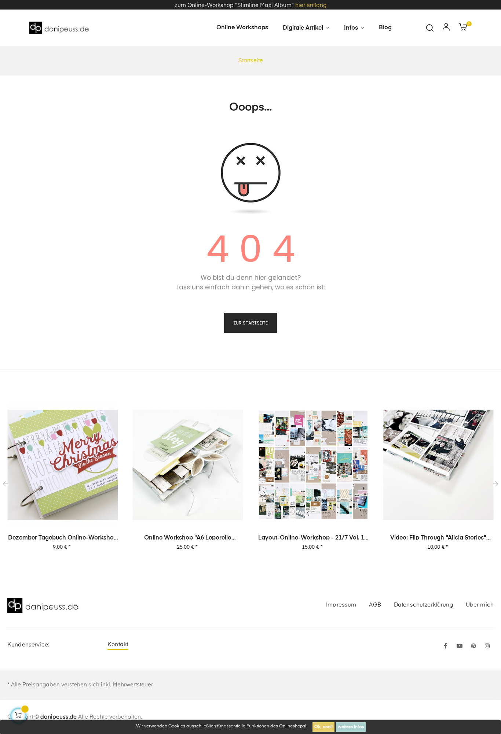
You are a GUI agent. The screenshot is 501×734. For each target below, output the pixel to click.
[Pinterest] (473, 646)
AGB (375, 605)
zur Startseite (250, 323)
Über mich (480, 605)
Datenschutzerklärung (423, 605)
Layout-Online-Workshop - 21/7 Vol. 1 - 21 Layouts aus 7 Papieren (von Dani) (313, 538)
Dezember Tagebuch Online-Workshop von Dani (62, 538)
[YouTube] (459, 646)
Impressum (341, 605)
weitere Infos (351, 727)
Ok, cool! (323, 727)
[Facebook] (445, 646)
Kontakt (117, 644)
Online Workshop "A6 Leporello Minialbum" (187, 538)
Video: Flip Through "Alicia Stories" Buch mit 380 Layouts (438, 538)
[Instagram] (487, 646)
